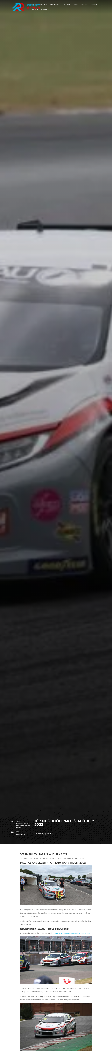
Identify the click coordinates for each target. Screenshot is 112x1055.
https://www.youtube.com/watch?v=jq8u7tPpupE (72, 933)
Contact (45, 9)
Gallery (84, 4)
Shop (34, 9)
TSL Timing (67, 4)
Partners (54, 4)
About (42, 4)
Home (34, 4)
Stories (93, 4)
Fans (76, 4)
